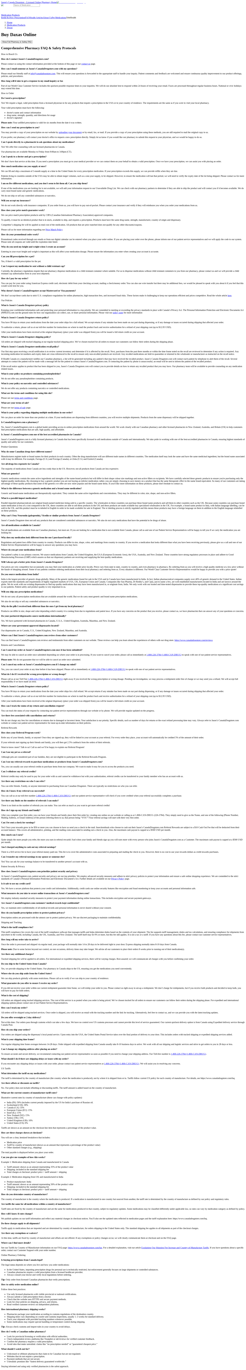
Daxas (10, 27)
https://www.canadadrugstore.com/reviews (194, 640)
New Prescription (17, 17)
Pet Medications (59, 17)
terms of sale (20, 407)
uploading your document (70, 132)
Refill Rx (5, 17)
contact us (85, 64)
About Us (47, 17)
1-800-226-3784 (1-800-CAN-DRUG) (164, 655)
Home (9, 22)
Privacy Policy (117, 879)
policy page (118, 312)
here (229, 295)
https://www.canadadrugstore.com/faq (85, 1247)
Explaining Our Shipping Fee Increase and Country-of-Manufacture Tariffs (175, 1247)
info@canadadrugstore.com (42, 73)
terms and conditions (23, 398)
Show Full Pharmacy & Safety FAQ (16, 42)
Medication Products (10, 15)
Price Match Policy (54, 229)
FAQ (27, 17)
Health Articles (36, 17)
